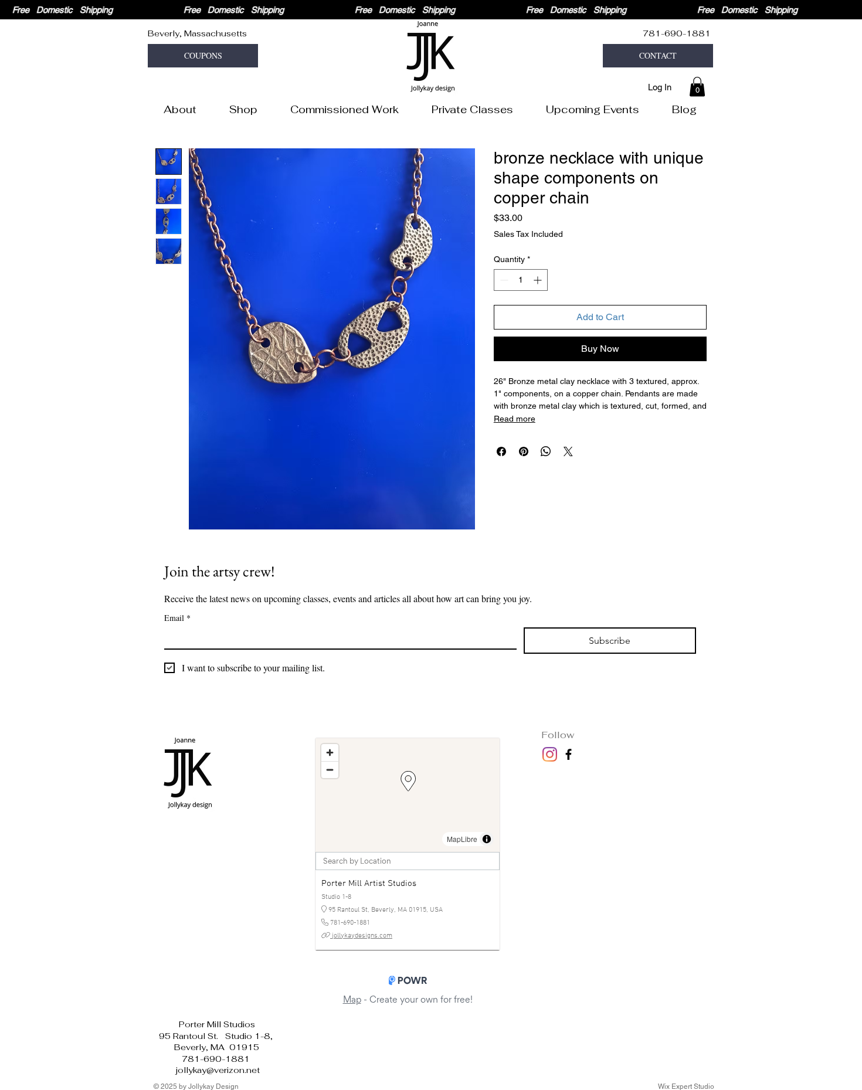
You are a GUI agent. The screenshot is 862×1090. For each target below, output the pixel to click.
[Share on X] (568, 451)
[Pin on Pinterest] (524, 451)
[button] (203, 55)
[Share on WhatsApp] (546, 451)
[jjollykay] (549, 754)
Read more (514, 418)
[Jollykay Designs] (568, 754)
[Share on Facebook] (501, 451)
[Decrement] (503, 280)
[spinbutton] (520, 280)
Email (177, 618)
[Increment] (538, 280)
